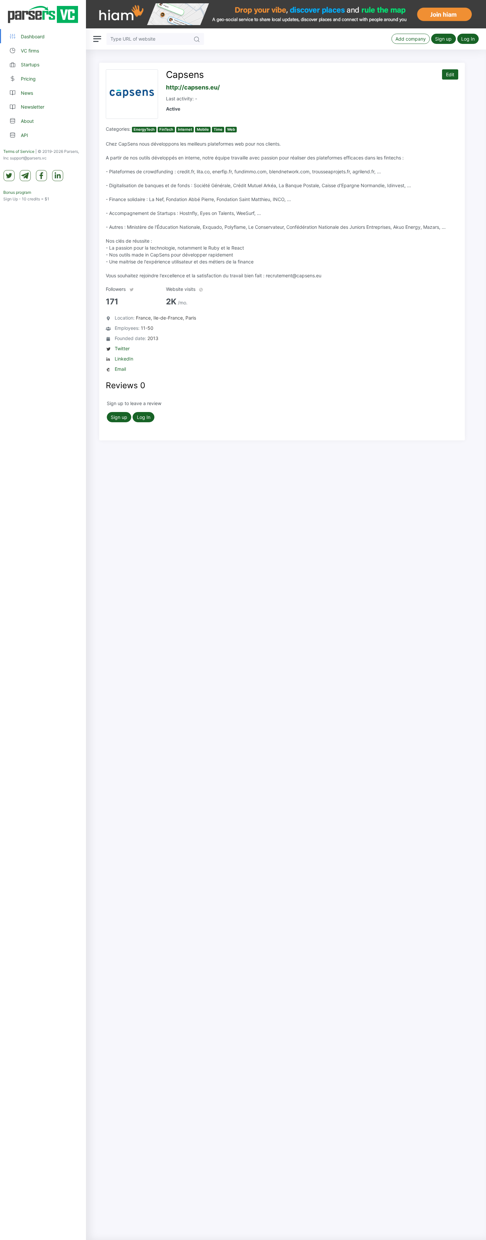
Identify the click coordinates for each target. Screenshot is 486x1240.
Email (120, 369)
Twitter (122, 348)
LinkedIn (124, 359)
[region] (43, 620)
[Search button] (196, 39)
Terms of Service (18, 151)
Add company (410, 39)
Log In (468, 39)
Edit (450, 74)
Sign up (443, 39)
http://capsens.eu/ (193, 87)
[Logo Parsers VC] (43, 14)
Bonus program (17, 192)
